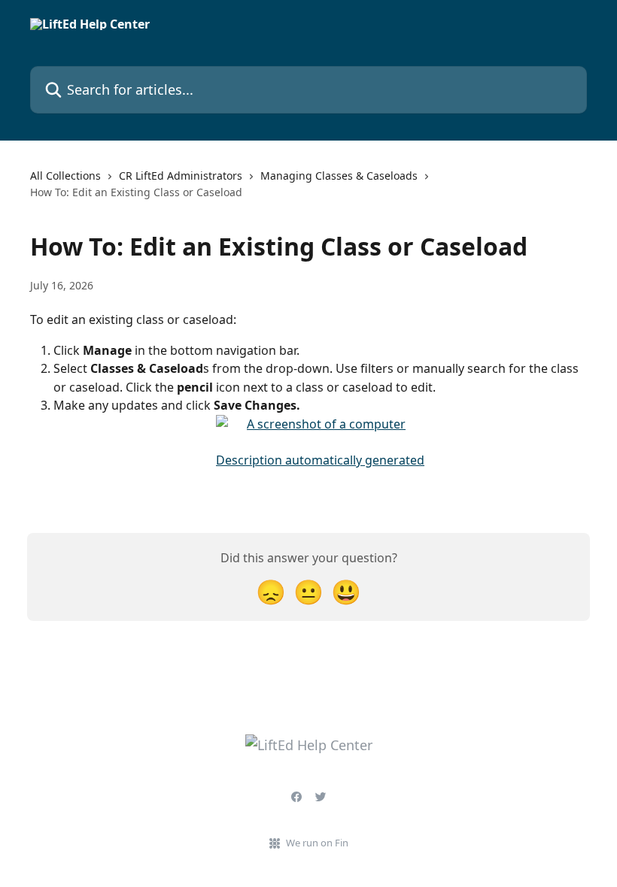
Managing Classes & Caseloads (339, 175)
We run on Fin (317, 842)
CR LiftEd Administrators (180, 175)
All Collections (65, 175)
